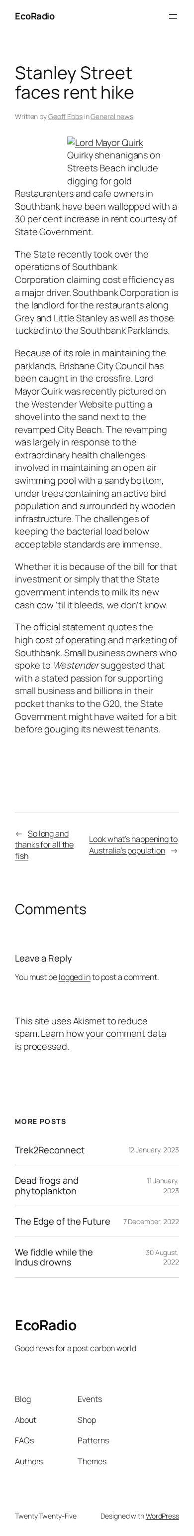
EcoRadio (34, 16)
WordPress (162, 1516)
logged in (75, 977)
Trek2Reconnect (50, 1150)
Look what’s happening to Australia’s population (133, 845)
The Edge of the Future (62, 1221)
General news (112, 116)
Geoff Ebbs (65, 116)
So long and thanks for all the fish (44, 844)
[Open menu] (173, 16)
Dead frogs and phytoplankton (47, 1185)
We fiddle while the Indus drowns (54, 1257)
